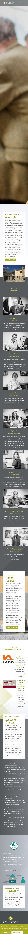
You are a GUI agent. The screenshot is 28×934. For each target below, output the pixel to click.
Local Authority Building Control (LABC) (20, 665)
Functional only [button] (6, 932)
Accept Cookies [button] (17, 932)
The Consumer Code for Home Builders (21, 686)
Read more (24, 928)
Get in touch (10, 259)
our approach (12, 627)
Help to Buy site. (17, 870)
